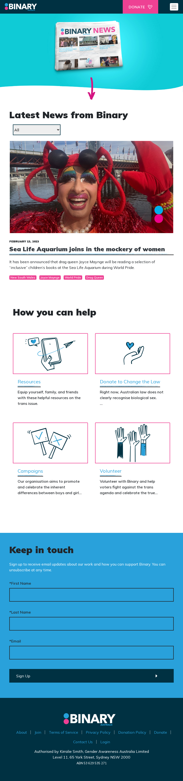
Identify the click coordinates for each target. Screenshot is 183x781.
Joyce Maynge (50, 277)
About (21, 732)
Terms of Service (63, 732)
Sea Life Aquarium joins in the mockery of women (87, 249)
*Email (15, 641)
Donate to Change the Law (130, 382)
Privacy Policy (98, 732)
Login (105, 741)
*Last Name (20, 612)
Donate (160, 732)
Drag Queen (94, 277)
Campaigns (30, 471)
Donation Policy (132, 732)
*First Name (20, 583)
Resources (29, 382)
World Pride (73, 277)
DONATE (137, 7)
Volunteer (111, 471)
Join (38, 732)
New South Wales (22, 277)
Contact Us (83, 741)
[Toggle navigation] (174, 6)
